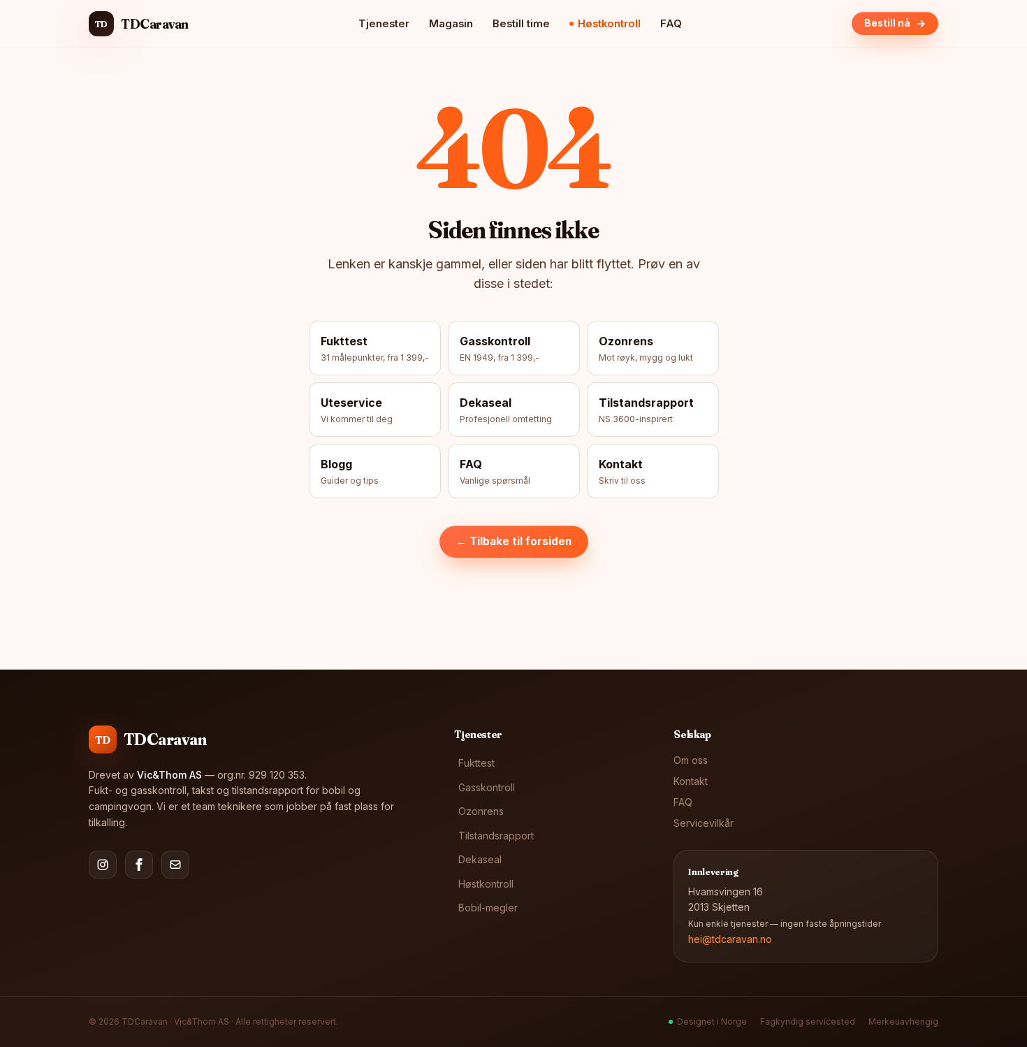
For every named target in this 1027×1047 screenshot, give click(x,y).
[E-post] (175, 865)
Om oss (690, 760)
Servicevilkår (703, 823)
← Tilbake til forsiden (513, 541)
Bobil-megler (488, 908)
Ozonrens (481, 811)
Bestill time (521, 23)
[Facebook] (139, 865)
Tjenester (383, 23)
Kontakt (690, 781)
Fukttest (476, 763)
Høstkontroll (609, 23)
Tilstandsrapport (496, 836)
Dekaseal (480, 859)
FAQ (671, 23)
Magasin (451, 23)
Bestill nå (887, 23)
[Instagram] (103, 865)
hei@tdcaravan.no (730, 939)
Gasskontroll (486, 787)
